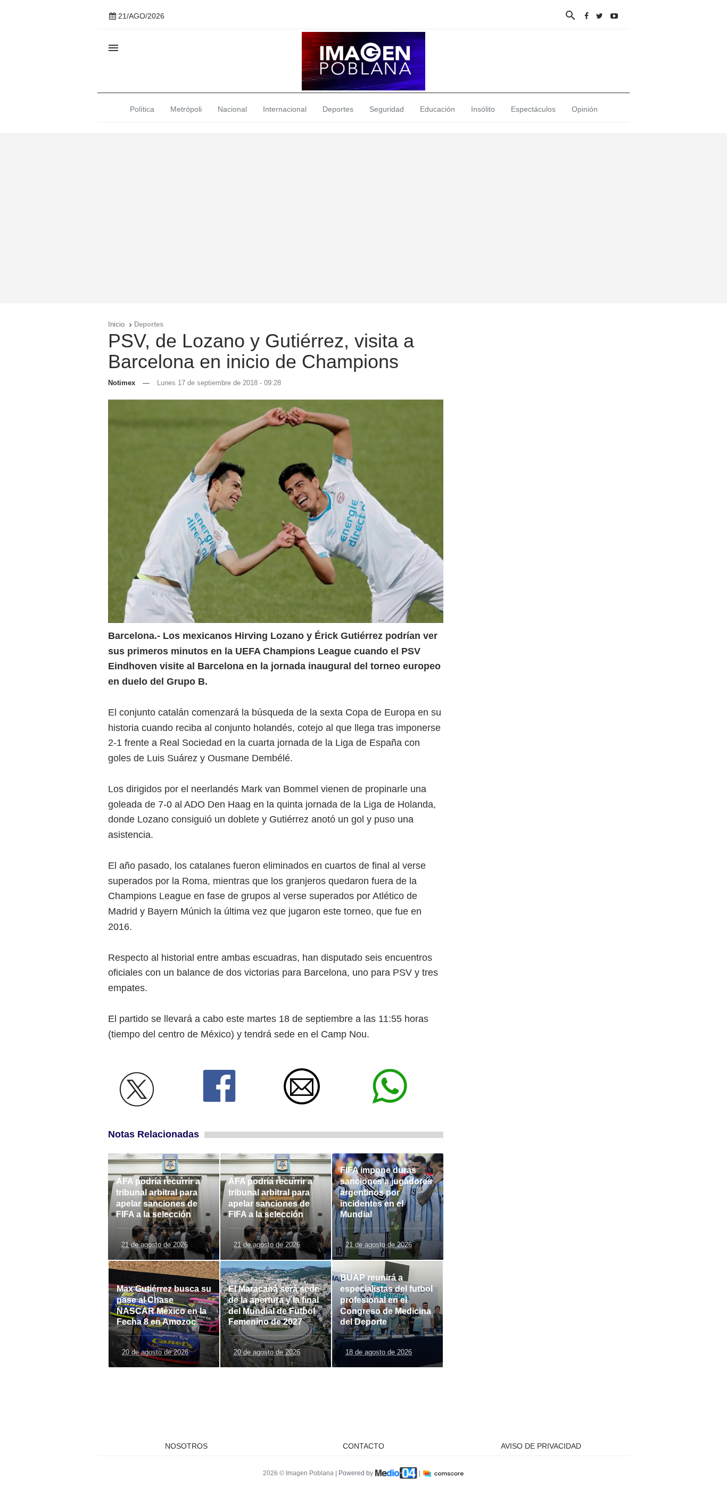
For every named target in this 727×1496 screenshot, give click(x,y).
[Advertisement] (363, 218)
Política (142, 109)
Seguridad (386, 109)
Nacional (232, 109)
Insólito (483, 109)
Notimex (121, 383)
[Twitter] (599, 16)
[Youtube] (614, 16)
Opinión (585, 109)
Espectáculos (533, 109)
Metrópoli (186, 109)
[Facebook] (586, 16)
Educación (437, 109)
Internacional (285, 109)
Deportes (338, 109)
